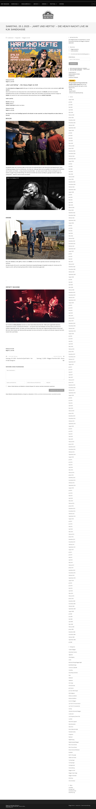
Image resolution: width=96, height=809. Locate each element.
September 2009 (72, 608)
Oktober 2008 (71, 637)
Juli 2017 (70, 367)
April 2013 (71, 498)
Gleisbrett (71, 677)
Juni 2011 (70, 554)
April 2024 (71, 171)
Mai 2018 (70, 341)
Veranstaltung (72, 768)
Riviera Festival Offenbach (74, 749)
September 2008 (72, 639)
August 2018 (71, 333)
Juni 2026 (70, 104)
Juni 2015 (70, 431)
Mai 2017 (70, 372)
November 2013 (72, 480)
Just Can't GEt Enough (73, 690)
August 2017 (71, 364)
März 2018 (71, 346)
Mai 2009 (70, 619)
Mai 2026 (70, 107)
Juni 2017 (70, 369)
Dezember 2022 (72, 212)
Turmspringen (72, 760)
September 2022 (72, 220)
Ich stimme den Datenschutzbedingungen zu (80, 54)
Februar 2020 (71, 289)
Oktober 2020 (71, 271)
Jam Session (71, 688)
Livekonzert (11, 37)
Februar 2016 (71, 410)
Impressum (78, 805)
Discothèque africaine (73, 672)
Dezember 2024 (72, 151)
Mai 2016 (70, 403)
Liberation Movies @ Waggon (75, 711)
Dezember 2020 (72, 266)
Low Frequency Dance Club (74, 716)
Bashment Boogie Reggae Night (75, 662)
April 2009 (71, 621)
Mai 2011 (70, 557)
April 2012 (71, 529)
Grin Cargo (71, 683)
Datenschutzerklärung (85, 805)
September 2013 (72, 485)
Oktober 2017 (71, 359)
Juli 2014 (70, 459)
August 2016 (71, 395)
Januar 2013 (71, 506)
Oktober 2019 (71, 297)
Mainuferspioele (72, 724)
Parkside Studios (72, 731)
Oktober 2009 (71, 606)
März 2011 (71, 562)
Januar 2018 (71, 351)
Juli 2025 (70, 133)
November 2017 (72, 356)
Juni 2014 (70, 462)
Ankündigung (71, 657)
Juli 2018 (70, 336)
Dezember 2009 (72, 601)
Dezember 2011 (72, 539)
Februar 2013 (71, 503)
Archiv (70, 659)
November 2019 (72, 295)
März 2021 (71, 261)
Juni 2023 (70, 197)
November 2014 (72, 449)
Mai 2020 (70, 282)
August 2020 (71, 277)
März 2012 (71, 531)
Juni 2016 (70, 400)
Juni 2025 (70, 135)
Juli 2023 (70, 194)
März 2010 (71, 593)
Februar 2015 (71, 441)
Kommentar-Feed (72, 790)
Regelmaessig (71, 739)
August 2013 (71, 488)
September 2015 (72, 423)
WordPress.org (72, 792)
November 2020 (72, 269)
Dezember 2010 (72, 570)
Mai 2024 (70, 169)
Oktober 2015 (71, 421)
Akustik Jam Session (73, 652)
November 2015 (72, 418)
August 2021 (71, 251)
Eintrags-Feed (71, 789)
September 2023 (72, 189)
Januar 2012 (71, 536)
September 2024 (72, 158)
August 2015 (71, 426)
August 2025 (71, 130)
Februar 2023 (71, 207)
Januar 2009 (71, 629)
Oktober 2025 (71, 125)
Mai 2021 (70, 259)
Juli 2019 (70, 305)
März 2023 (71, 205)
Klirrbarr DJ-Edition (72, 698)
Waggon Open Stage (73, 773)
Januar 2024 (71, 179)
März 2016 (71, 408)
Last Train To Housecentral (74, 706)
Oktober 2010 (71, 575)
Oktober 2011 (71, 544)
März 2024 (71, 174)
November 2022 (72, 215)
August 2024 (71, 161)
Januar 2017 (71, 382)
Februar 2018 (71, 349)
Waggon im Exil (26, 37)
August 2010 (71, 580)
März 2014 (71, 470)
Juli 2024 (70, 163)
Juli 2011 (70, 552)
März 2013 (71, 500)
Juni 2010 (70, 585)
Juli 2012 (70, 521)
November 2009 (72, 603)
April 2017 (71, 374)
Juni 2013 (70, 493)
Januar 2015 (71, 444)
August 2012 (71, 518)
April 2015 (71, 436)
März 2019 (71, 315)
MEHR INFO (71, 43)
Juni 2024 (70, 166)
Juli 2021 (70, 253)
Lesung (70, 708)
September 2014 (72, 454)
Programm (18, 37)
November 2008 (72, 634)
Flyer (70, 675)
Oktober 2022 (71, 217)
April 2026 (71, 109)
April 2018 (71, 343)
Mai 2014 (70, 464)
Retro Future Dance (73, 744)
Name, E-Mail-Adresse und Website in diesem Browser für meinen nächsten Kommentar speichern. (31, 386)
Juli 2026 (70, 102)
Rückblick (71, 752)
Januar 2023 (71, 210)
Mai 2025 (70, 138)
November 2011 (72, 542)
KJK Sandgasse (72, 693)
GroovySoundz (72, 685)
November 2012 (72, 511)
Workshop (71, 778)
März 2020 (71, 287)
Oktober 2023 (71, 187)
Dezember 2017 (72, 354)
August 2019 (71, 302)
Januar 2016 (71, 413)
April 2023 (71, 202)
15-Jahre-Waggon (72, 649)
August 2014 (71, 457)
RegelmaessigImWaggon (74, 742)
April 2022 (71, 233)
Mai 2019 (70, 310)
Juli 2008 (70, 642)
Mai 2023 (70, 199)
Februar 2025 (71, 145)
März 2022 (71, 235)
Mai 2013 (70, 495)
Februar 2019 (71, 318)
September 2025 (72, 127)
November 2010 (72, 572)
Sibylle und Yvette (72, 757)
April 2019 (71, 313)
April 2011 (71, 560)
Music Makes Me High (73, 729)
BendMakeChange (72, 665)
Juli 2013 (70, 490)
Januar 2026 (71, 117)
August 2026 (71, 99)
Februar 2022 (71, 238)
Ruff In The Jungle (72, 755)
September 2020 (72, 274)
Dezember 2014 (72, 446)
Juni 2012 (70, 524)
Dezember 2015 (72, 416)
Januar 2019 (71, 320)
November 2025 (72, 122)
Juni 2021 (70, 256)
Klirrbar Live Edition (73, 695)
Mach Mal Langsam (73, 721)
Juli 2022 (70, 225)
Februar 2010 (71, 596)
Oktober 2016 (71, 390)
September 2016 (72, 392)
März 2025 (71, 143)
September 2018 (72, 331)
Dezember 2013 (72, 477)
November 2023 (72, 184)
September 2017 (72, 362)
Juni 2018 (70, 338)
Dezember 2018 (72, 323)
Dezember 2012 (72, 508)
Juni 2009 (70, 616)
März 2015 (71, 439)
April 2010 (71, 590)
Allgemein (71, 654)
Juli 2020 (70, 279)
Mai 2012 (70, 526)
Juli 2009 (70, 614)
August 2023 (71, 192)
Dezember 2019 (72, 292)
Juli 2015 (70, 428)
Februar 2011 (71, 565)
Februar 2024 (71, 176)
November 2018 (72, 325)
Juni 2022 (70, 228)
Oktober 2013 (71, 482)
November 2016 (72, 387)
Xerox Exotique (72, 780)
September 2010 (72, 578)
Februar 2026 (71, 115)
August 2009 (71, 611)
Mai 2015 (70, 434)
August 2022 (71, 223)
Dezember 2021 (72, 241)
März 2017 (71, 377)
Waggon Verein (72, 805)
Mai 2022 (70, 230)
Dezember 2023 (72, 181)
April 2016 (71, 405)
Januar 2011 (71, 567)
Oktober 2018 (71, 328)
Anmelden (71, 787)
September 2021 (72, 248)
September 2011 (72, 547)
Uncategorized (72, 765)
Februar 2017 (71, 380)
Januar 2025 (71, 148)
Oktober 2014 (71, 452)
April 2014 (71, 467)
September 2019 (72, 300)
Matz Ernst (71, 726)
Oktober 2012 (71, 513)
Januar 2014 (71, 475)
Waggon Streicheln (72, 775)
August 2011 (71, 549)
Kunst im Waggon (72, 701)
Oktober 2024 (71, 156)
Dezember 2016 (72, 385)
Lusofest (70, 719)
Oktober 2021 (71, 246)
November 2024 (72, 153)
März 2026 (71, 112)
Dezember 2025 (72, 120)
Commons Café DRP (73, 667)
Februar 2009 (71, 626)
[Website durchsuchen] (93, 4)
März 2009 (71, 624)
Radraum (71, 737)
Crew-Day (71, 670)
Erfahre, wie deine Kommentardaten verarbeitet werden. (47, 394)
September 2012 (72, 516)
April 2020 (71, 284)
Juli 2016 (70, 397)
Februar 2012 (71, 534)
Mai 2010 (70, 588)
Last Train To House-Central (74, 703)
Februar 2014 (71, 472)
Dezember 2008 (72, 632)
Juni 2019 (70, 308)
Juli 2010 (70, 583)
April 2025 (71, 140)
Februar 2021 (71, 264)
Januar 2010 (71, 598)
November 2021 (72, 243)
